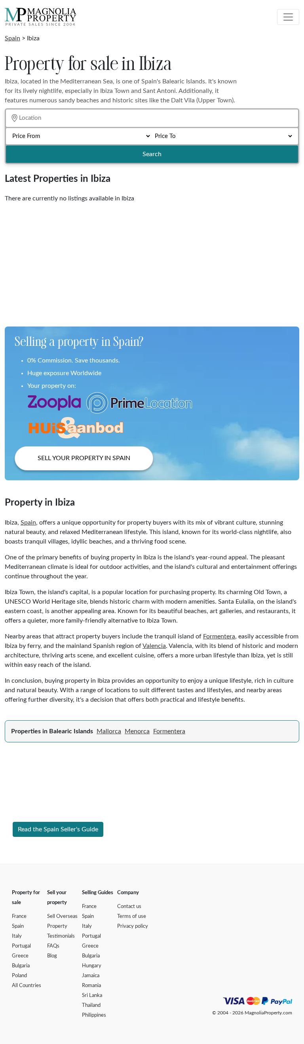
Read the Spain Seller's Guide (58, 829)
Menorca (137, 731)
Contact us (129, 906)
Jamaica (90, 975)
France (19, 916)
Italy (17, 936)
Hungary (91, 965)
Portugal (21, 946)
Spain (12, 38)
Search (152, 154)
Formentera (219, 636)
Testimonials (61, 936)
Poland (19, 975)
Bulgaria (21, 965)
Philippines (94, 1015)
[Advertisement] (152, 261)
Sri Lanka (92, 995)
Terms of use (131, 916)
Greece (20, 956)
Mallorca (109, 731)
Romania (91, 985)
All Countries (26, 985)
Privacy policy (132, 926)
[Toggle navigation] (288, 17)
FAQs (53, 946)
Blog (52, 956)
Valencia (154, 646)
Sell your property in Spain (84, 458)
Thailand (91, 1005)
